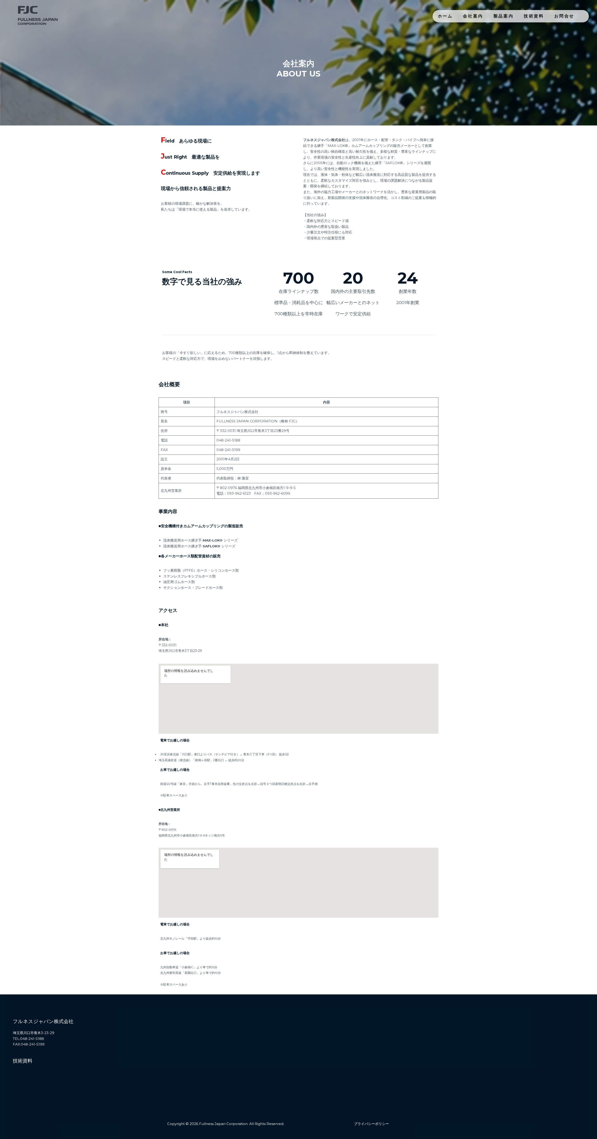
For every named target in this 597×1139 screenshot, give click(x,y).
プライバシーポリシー (371, 1124)
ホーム (445, 16)
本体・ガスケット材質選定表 (35, 1078)
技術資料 (534, 16)
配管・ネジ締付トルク (30, 1083)
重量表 (18, 1089)
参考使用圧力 (23, 1095)
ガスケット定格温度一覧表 (34, 1072)
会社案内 (473, 16)
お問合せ (564, 16)
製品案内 (503, 16)
